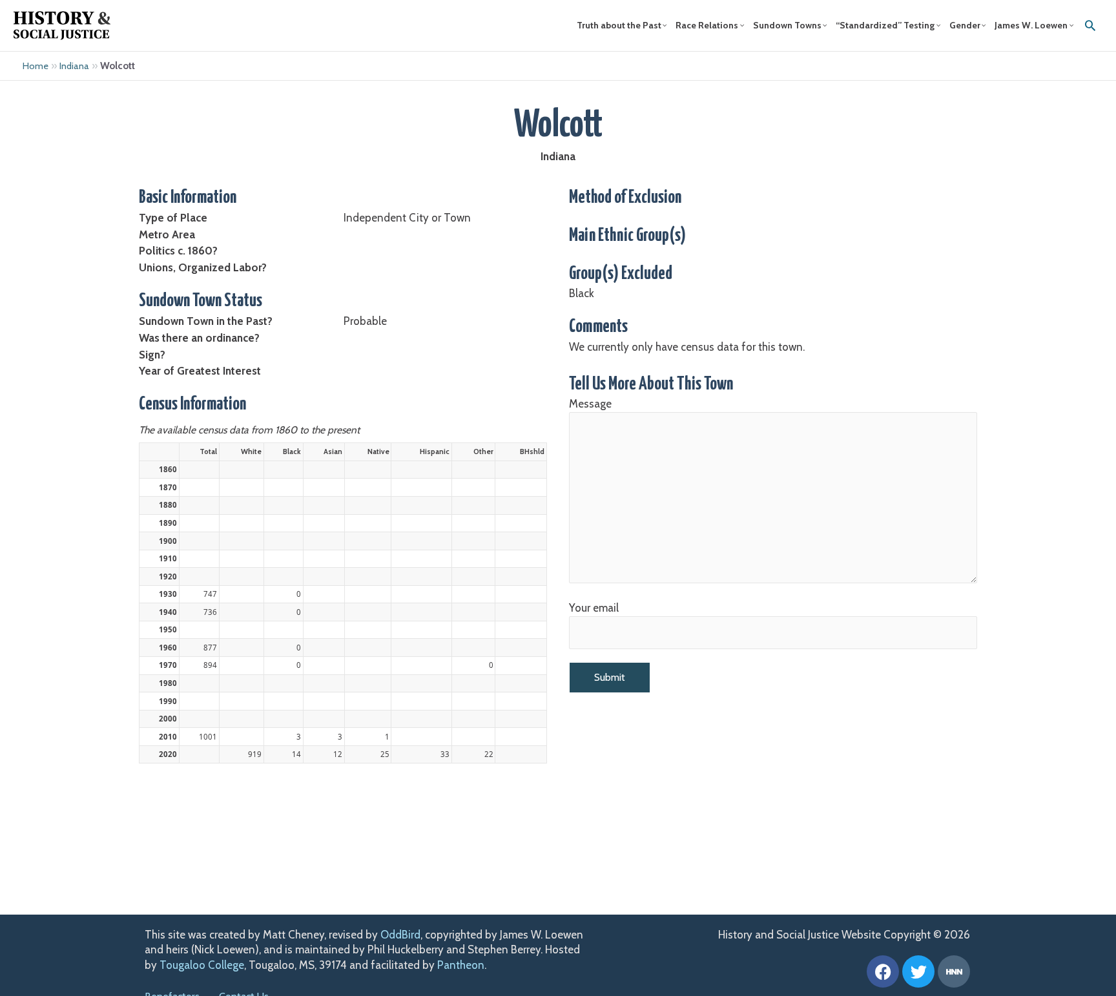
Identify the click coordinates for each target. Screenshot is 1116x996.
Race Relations (707, 25)
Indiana (74, 66)
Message (590, 403)
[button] (1090, 25)
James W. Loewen (1031, 25)
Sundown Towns (787, 25)
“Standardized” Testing (885, 25)
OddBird (400, 934)
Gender (964, 25)
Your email (594, 607)
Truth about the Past (619, 25)
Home (35, 66)
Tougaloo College (202, 965)
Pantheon (460, 965)
